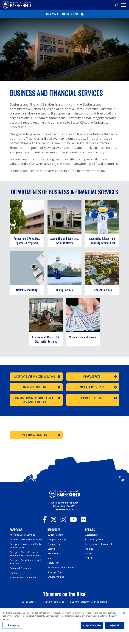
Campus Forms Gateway (91, 387)
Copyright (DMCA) (94, 539)
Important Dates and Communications (34, 376)
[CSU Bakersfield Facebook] (45, 520)
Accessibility (91, 534)
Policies (89, 548)
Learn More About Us (34, 387)
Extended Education (20, 568)
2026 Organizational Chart (35, 435)
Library (13, 572)
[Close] (124, 613)
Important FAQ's (91, 376)
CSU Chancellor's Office (91, 398)
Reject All (114, 625)
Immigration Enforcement (98, 544)
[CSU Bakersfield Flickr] (83, 520)
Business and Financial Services (62, 14)
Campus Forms (55, 544)
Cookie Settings (29, 602)
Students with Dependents (24, 577)
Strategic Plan (55, 571)
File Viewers (54, 553)
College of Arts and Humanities (26, 539)
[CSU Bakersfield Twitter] (54, 520)
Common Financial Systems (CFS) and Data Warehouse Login (34, 400)
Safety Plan (53, 562)
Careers (51, 548)
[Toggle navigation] (123, 5)
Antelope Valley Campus (22, 534)
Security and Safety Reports (62, 567)
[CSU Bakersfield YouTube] (73, 520)
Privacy (89, 553)
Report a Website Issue (53, 602)
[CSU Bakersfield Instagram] (63, 520)
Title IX (89, 557)
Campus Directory (57, 539)
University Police (56, 576)
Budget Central (55, 534)
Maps (50, 557)
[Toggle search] (117, 5)
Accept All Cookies (91, 625)
